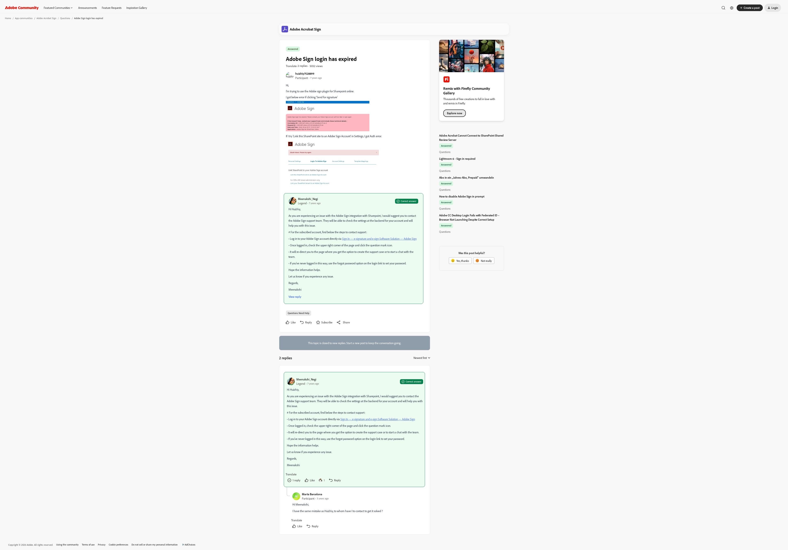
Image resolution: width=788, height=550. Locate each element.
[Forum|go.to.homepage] (22, 8)
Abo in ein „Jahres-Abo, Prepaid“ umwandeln (466, 177)
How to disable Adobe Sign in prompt (461, 196)
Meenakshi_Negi (308, 199)
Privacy (101, 544)
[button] (750, 8)
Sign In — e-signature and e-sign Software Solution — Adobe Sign (379, 238)
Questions (65, 18)
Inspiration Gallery (136, 7)
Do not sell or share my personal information (155, 544)
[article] (354, 429)
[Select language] (731, 8)
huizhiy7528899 (304, 73)
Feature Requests (111, 7)
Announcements (87, 7)
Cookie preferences (118, 544)
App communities (24, 18)
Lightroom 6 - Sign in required (457, 158)
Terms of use (88, 544)
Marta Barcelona (312, 494)
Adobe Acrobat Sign (46, 18)
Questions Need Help (298, 313)
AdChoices (190, 544)
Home (8, 18)
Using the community (67, 544)
